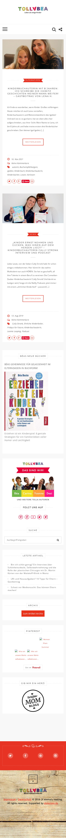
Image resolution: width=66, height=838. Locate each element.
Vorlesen (31, 174)
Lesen (23, 174)
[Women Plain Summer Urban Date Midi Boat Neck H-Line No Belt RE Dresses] (45, 643)
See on (28, 667)
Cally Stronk (17, 323)
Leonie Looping (14, 331)
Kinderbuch (19, 171)
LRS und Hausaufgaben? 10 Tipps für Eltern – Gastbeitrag (33, 580)
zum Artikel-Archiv (33, 613)
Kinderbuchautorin (33, 171)
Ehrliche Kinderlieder (33, 323)
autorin (15, 167)
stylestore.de (51, 803)
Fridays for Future (15, 327)
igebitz (10, 171)
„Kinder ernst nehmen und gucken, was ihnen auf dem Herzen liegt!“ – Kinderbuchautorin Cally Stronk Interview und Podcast (33, 247)
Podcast (25, 331)
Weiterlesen (33, 142)
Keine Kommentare (20, 163)
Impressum (10, 799)
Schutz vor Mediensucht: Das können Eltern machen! (32, 589)
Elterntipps (33, 80)
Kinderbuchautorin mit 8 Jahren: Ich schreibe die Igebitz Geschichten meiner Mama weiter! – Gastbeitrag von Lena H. (33, 92)
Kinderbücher (13, 174)
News (33, 234)
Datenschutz (25, 799)
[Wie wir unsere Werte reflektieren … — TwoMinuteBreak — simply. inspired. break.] (20, 655)
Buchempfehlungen (28, 167)
